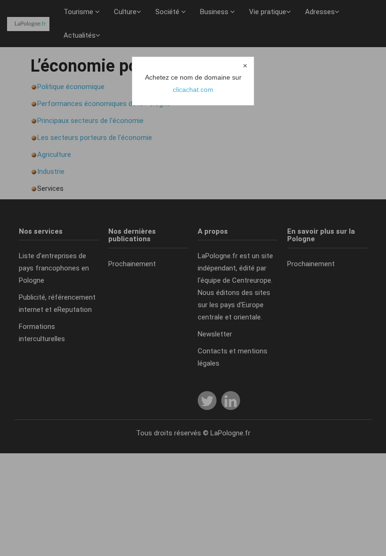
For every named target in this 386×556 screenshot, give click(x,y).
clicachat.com (193, 89)
